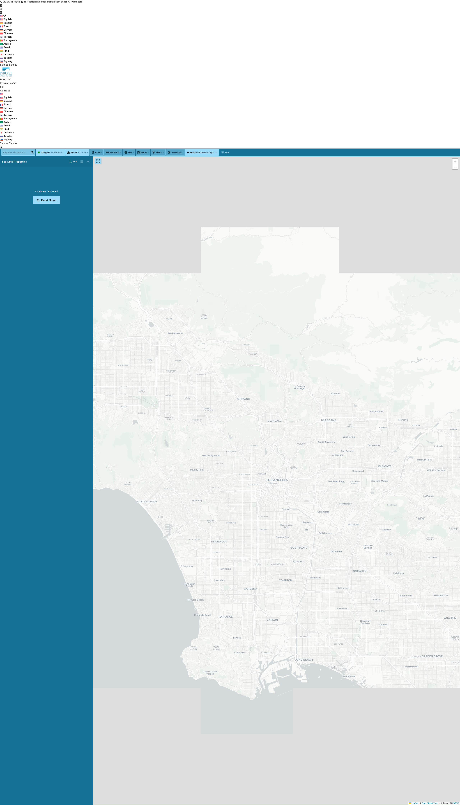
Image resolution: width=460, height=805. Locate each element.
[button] (46, 200)
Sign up (4, 64)
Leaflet (414, 803)
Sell (2, 86)
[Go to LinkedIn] (1, 12)
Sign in (13, 64)
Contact (5, 90)
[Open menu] (1, 147)
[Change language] (3, 16)
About (4, 79)
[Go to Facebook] (1, 5)
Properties (6, 82)
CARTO (455, 803)
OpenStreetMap (429, 803)
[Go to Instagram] (1, 8)
